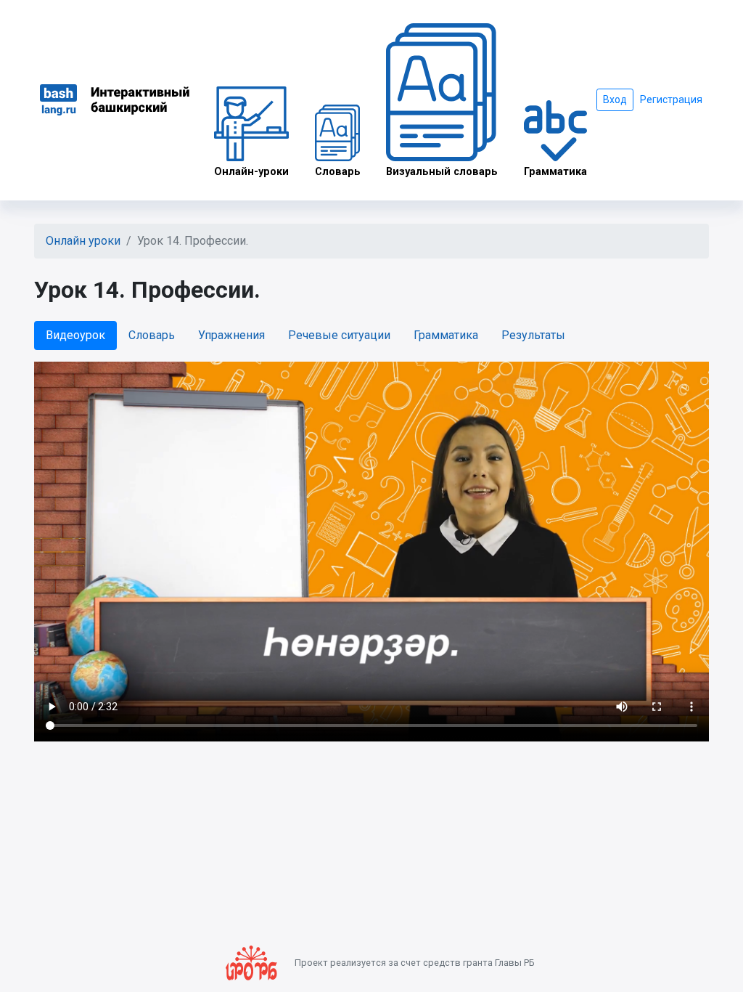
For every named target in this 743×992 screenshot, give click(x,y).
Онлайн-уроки (251, 172)
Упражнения (231, 335)
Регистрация (671, 99)
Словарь (338, 172)
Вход (615, 99)
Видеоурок (75, 335)
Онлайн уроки (83, 241)
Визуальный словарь (442, 172)
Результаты (533, 335)
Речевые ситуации (339, 335)
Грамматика (555, 172)
